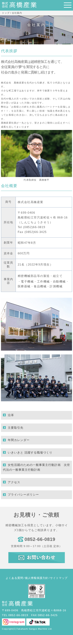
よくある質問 (14, 577)
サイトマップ (59, 577)
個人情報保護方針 (36, 577)
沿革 (11, 415)
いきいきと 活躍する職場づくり (30, 452)
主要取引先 (15, 427)
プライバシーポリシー (23, 494)
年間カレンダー (19, 440)
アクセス (14, 482)
